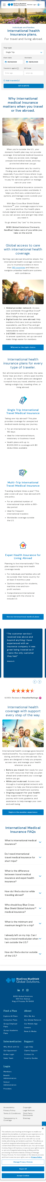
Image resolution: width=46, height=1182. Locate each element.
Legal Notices (29, 1110)
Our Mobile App (31, 1024)
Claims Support (31, 1050)
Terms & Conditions (12, 1113)
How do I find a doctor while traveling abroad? (20, 893)
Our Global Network (32, 1020)
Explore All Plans (11, 1016)
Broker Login (9, 1054)
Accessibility (9, 1107)
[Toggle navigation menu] (4, 5)
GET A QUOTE (23, 86)
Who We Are (29, 1016)
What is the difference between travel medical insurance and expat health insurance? (19, 876)
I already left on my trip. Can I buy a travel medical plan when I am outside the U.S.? (21, 939)
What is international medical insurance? (20, 842)
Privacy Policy (9, 1110)
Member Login (31, 4)
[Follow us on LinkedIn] (18, 990)
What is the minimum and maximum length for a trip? (19, 923)
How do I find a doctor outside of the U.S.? (21, 954)
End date (35, 58)
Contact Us (29, 1054)
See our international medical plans (23, 617)
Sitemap (26, 1118)
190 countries (18, 267)
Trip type (8, 48)
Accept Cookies (23, 1176)
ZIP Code (27, 68)
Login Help (28, 1047)
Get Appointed (10, 1050)
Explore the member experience (23, 812)
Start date (14, 58)
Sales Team (8, 1058)
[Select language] (39, 4)
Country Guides (31, 1058)
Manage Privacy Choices (23, 1162)
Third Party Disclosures (28, 1114)
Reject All (23, 1169)
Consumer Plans (10, 1020)
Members (8, 1072)
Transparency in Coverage (10, 1119)
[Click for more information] (18, 68)
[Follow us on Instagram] (27, 990)
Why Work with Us (11, 1047)
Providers (8, 1089)
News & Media (30, 1031)
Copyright (27, 1107)
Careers (27, 1027)
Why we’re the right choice (23, 347)
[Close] (42, 1128)
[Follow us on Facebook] (23, 990)
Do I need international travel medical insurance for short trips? (20, 857)
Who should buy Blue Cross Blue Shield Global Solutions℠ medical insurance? (20, 908)
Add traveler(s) (13, 81)
